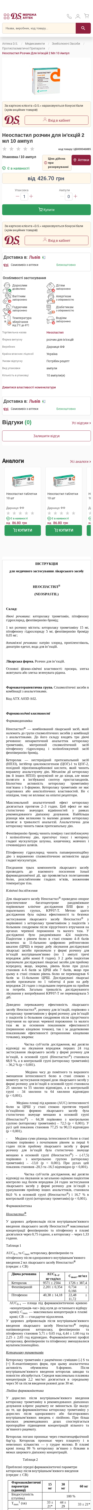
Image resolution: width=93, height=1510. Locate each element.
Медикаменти (35, 43)
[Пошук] (83, 28)
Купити (49, 210)
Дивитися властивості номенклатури (29, 387)
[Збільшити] (31, 197)
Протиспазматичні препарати (23, 48)
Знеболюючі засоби (66, 43)
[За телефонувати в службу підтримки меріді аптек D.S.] (69, 18)
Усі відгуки (80, 423)
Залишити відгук (46, 436)
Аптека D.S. (10, 43)
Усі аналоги (79, 461)
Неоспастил (55, 332)
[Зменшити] (17, 197)
